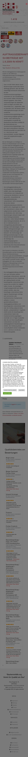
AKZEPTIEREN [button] (7, 393)
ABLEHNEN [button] (21, 390)
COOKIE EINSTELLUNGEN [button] (10, 390)
